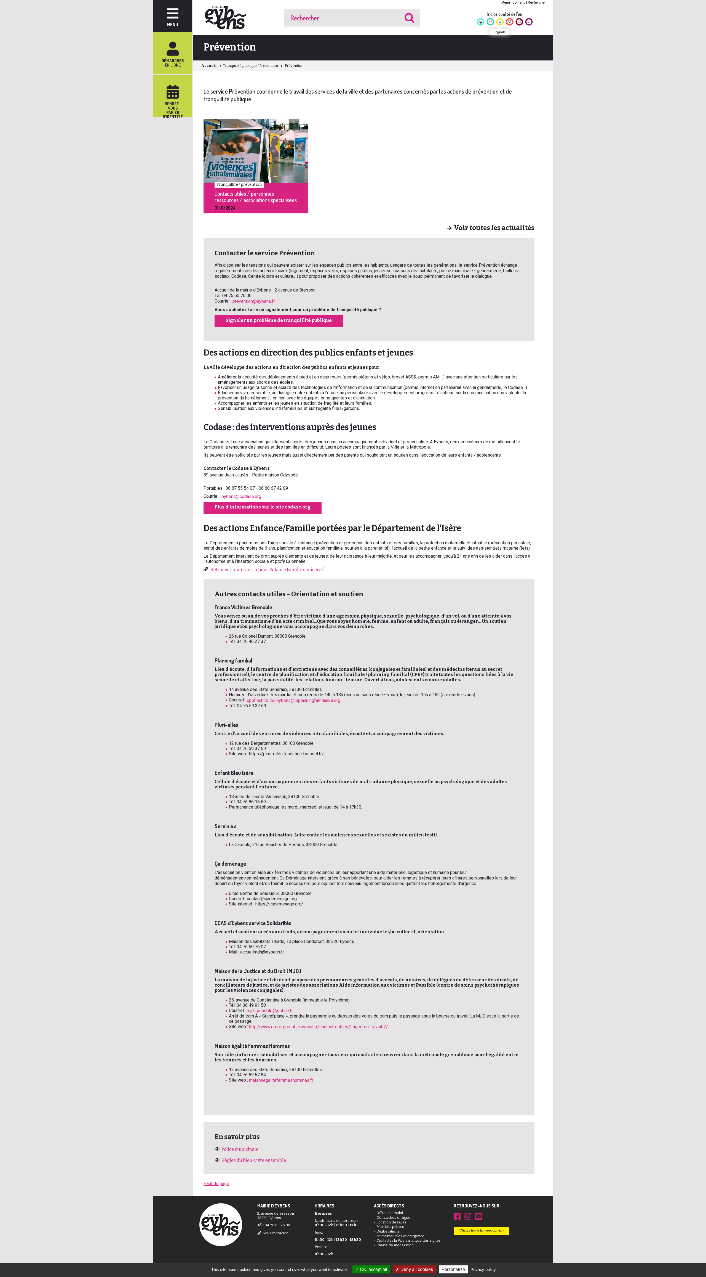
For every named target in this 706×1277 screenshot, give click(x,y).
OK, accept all (373, 1269)
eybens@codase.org (241, 496)
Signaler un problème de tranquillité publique (279, 320)
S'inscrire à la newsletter (481, 1230)
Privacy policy (483, 1269)
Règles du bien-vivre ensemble (253, 1160)
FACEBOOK (457, 1216)
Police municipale (239, 1149)
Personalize (453, 1269)
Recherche (536, 2)
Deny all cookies (416, 1269)
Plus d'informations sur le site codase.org (263, 507)
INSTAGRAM (467, 1216)
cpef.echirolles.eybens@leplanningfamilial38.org (293, 700)
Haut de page (216, 1183)
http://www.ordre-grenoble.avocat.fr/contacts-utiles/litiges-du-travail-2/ (318, 1026)
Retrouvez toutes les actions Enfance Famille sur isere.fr (267, 569)
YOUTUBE (478, 1216)
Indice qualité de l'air (504, 14)
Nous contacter (275, 1233)
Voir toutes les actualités (494, 227)
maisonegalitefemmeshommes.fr (281, 1080)
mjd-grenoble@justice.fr (270, 1010)
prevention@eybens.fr (253, 301)
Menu (505, 2)
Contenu (518, 2)
